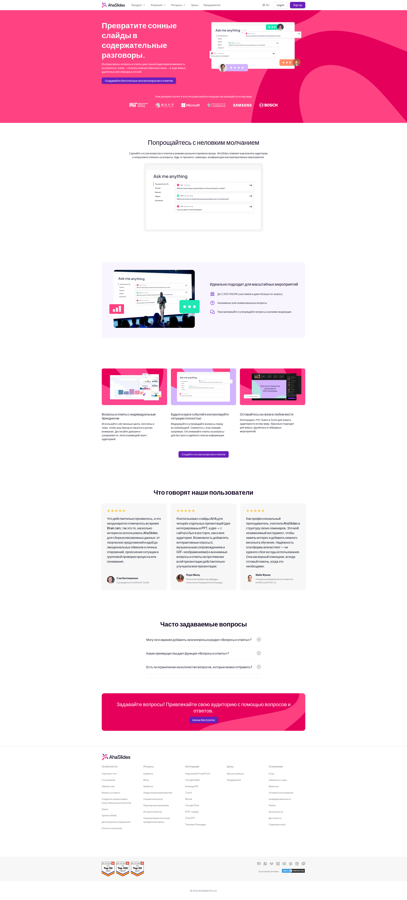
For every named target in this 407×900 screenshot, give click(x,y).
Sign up (297, 5)
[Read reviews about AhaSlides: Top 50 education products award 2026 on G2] (137, 869)
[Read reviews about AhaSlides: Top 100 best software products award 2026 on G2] (122, 869)
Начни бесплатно (203, 720)
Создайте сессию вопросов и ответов (203, 454)
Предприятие (212, 5)
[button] (138, 5)
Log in (280, 5)
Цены (194, 5)
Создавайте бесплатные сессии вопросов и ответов (139, 80)
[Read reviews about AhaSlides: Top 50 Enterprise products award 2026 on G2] (108, 869)
